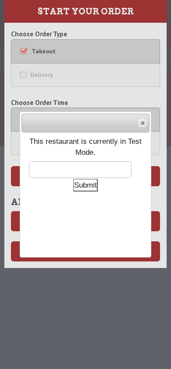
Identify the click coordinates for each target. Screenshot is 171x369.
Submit (85, 185)
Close (142, 122)
